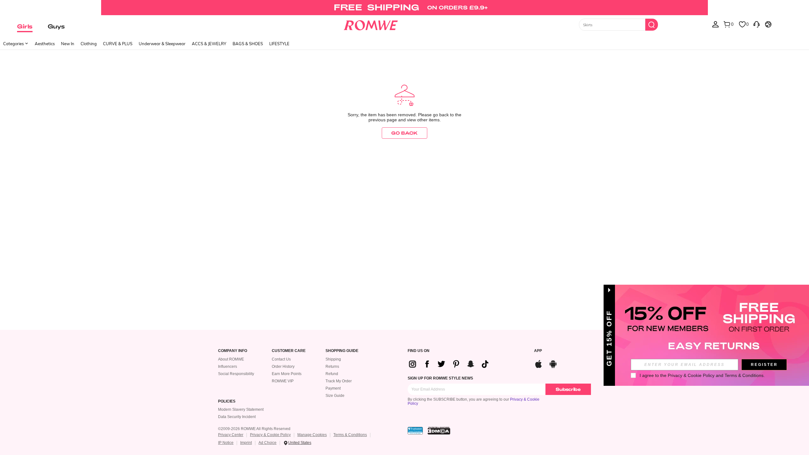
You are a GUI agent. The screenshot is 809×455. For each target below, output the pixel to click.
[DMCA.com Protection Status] (439, 430)
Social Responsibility (236, 374)
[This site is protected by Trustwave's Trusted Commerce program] (415, 430)
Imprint (246, 442)
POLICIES (226, 401)
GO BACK (404, 133)
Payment (333, 388)
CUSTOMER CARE (289, 351)
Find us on (418, 351)
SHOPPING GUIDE (341, 351)
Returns (332, 366)
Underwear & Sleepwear (162, 43)
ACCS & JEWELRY (209, 43)
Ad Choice (268, 442)
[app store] (538, 363)
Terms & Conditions (350, 435)
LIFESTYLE (279, 43)
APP (538, 351)
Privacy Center (230, 435)
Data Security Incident (237, 417)
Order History (283, 366)
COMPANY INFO (232, 351)
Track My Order (338, 381)
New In (67, 43)
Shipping (333, 359)
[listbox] (715, 24)
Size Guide (334, 395)
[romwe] (370, 24)
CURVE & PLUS (117, 43)
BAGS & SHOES (248, 43)
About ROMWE (231, 359)
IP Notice (226, 442)
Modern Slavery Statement (241, 409)
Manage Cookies (312, 435)
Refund (331, 374)
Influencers (227, 366)
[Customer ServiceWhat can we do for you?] (756, 24)
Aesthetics (45, 43)
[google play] (553, 363)
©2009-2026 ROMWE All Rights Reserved (254, 429)
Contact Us (281, 359)
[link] (404, 7)
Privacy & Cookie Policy (270, 435)
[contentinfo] (451, 364)
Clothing (89, 43)
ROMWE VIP (283, 381)
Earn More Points (286, 374)
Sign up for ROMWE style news (440, 378)
